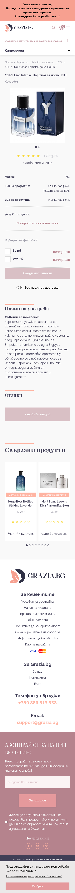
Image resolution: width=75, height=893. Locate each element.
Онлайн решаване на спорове (37, 632)
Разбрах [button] (37, 886)
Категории (14, 50)
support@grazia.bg (37, 722)
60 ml (16, 250)
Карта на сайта (37, 644)
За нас (37, 671)
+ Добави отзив (38, 414)
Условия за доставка (37, 601)
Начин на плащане (37, 608)
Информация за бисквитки (38, 638)
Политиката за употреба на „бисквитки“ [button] (34, 876)
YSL (67, 176)
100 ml (17, 258)
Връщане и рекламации (37, 614)
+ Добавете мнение (37, 163)
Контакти (37, 677)
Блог (37, 684)
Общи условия (37, 620)
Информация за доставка (39, 287)
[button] (36, 147)
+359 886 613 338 (37, 702)
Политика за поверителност (37, 626)
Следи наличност (37, 273)
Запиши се (37, 800)
